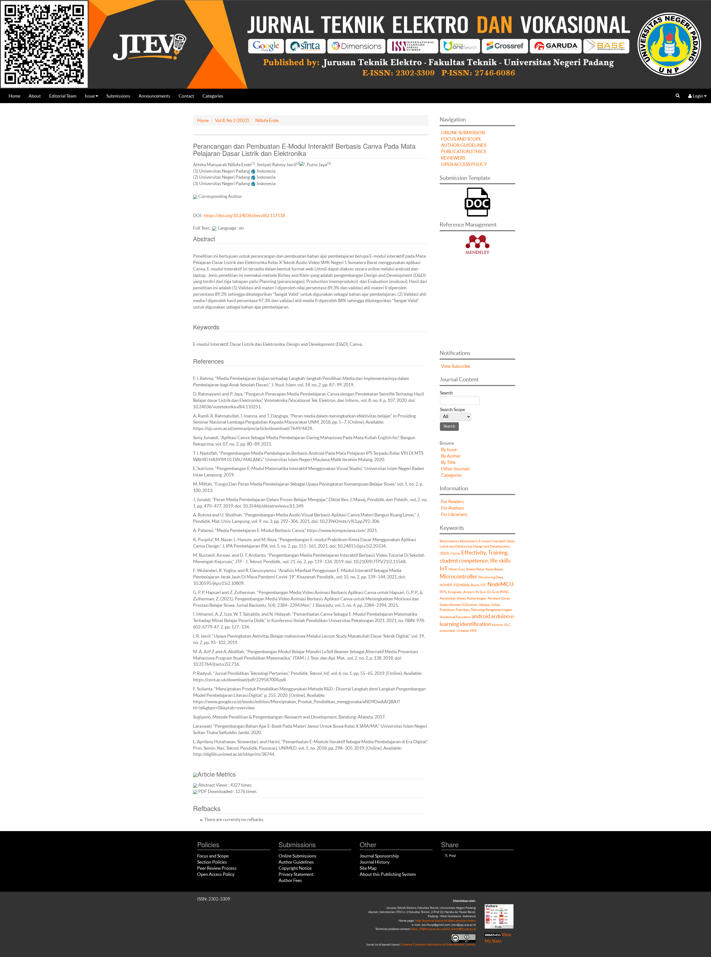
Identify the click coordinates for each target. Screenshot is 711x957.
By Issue (449, 449)
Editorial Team (62, 95)
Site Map (368, 868)
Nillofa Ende (267, 120)
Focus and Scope (213, 855)
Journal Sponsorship (379, 855)
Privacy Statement (296, 874)
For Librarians (454, 514)
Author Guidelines (296, 861)
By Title (448, 462)
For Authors (452, 507)
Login (698, 95)
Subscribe (461, 366)
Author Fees (290, 880)
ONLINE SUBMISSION (463, 132)
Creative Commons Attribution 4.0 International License (437, 944)
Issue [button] (90, 95)
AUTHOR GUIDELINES (463, 145)
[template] (477, 201)
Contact (186, 95)
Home (14, 95)
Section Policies (212, 861)
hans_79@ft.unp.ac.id (425, 929)
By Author (451, 455)
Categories (212, 95)
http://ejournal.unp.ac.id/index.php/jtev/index (445, 920)
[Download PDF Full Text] (214, 227)
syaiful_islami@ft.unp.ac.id (458, 929)
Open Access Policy (215, 874)
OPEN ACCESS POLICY (464, 164)
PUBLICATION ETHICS (463, 151)
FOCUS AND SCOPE (461, 138)
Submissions (118, 95)
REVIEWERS (453, 157)
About (35, 95)
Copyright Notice (295, 868)
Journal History (374, 861)
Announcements (154, 95)
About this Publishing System (388, 874)
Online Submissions (297, 855)
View (446, 366)
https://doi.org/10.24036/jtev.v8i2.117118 (244, 215)
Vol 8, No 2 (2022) (232, 120)
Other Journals (455, 468)
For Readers (452, 501)
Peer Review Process (217, 868)
